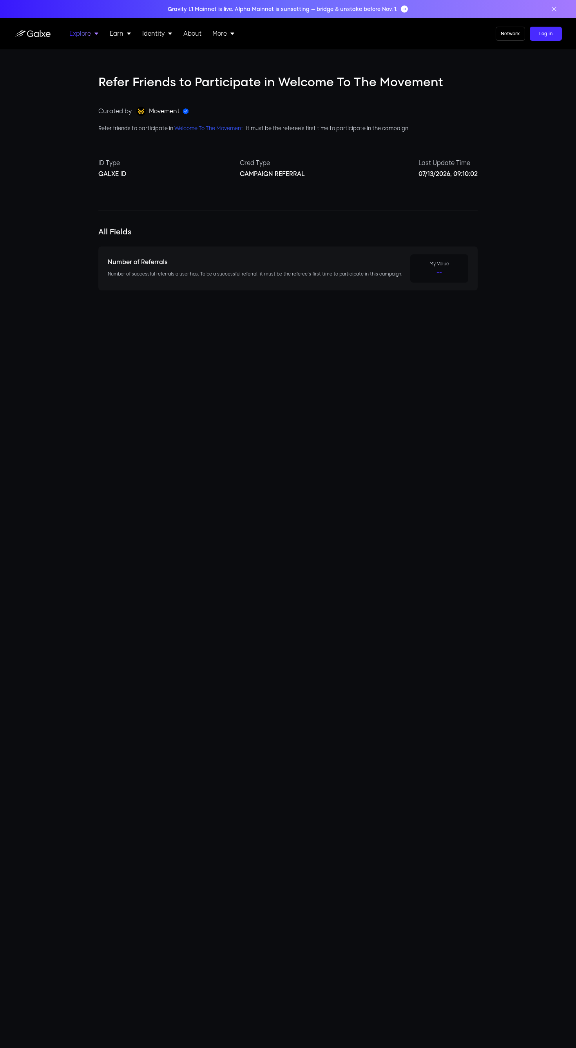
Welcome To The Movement (208, 128)
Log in (545, 33)
